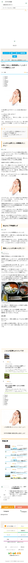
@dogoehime (4, 514)
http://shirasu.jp (6, 253)
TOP (6, 547)
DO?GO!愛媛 (13, 561)
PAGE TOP (25, 560)
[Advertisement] (14, 25)
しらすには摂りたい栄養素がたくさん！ (15, 131)
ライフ (6, 60)
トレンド (6, 53)
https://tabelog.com (6, 302)
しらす (5, 497)
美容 (15, 56)
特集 (8, 539)
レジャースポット (11, 530)
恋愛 (16, 53)
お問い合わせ (21, 549)
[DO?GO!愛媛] (8, 2)
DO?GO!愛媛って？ (11, 526)
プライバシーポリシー (10, 549)
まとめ (6, 136)
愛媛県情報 (22, 53)
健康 (12, 53)
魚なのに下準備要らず (10, 133)
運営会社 (22, 547)
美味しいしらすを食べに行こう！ (13, 134)
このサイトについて (14, 547)
